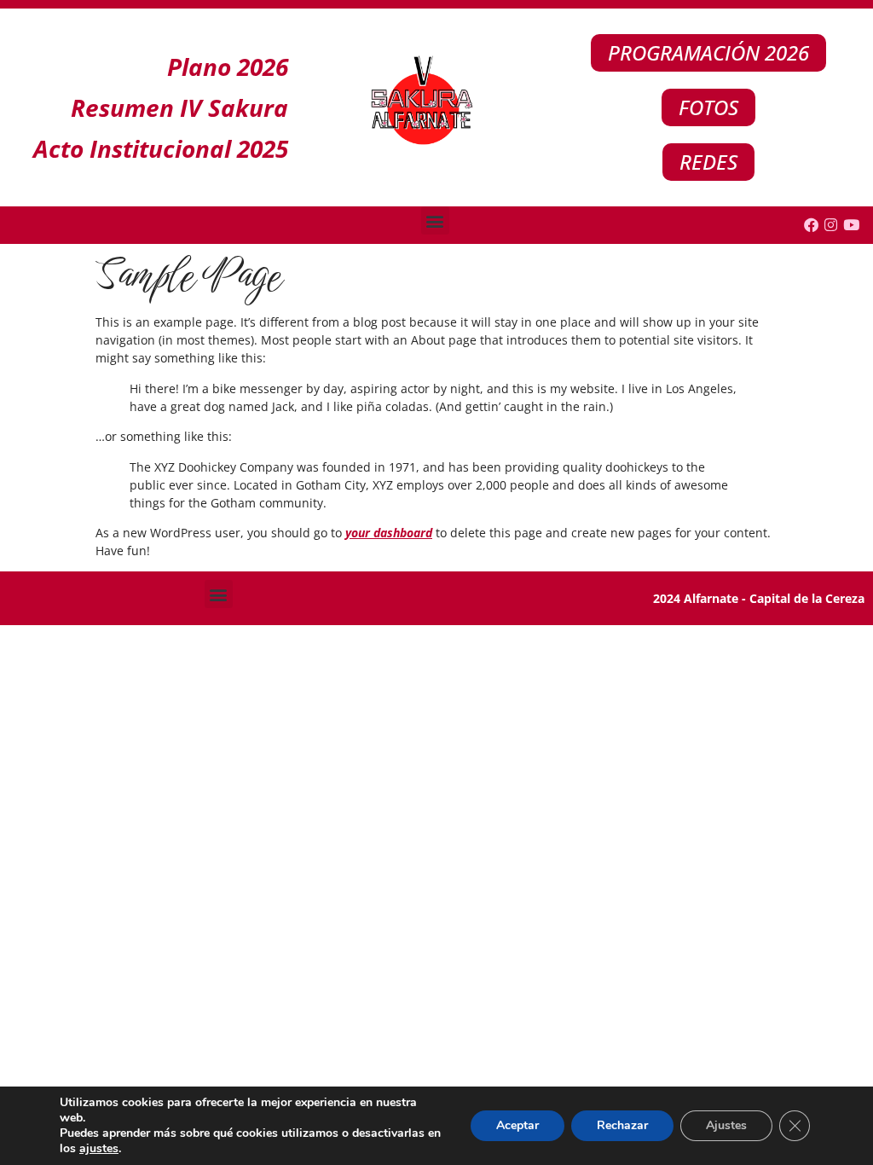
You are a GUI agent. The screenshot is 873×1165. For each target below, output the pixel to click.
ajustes (99, 1148)
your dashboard (388, 533)
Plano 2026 (227, 66)
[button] (435, 220)
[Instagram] (831, 225)
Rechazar (622, 1125)
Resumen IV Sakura (179, 107)
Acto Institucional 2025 (160, 148)
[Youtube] (851, 225)
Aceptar (517, 1125)
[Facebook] (811, 225)
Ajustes (726, 1125)
